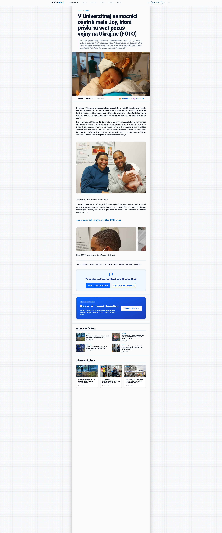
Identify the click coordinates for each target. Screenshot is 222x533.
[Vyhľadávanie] (148, 2)
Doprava (119, 2)
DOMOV (80, 10)
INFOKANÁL (157, 2)
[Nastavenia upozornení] (164, 2)
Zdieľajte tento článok (124, 285)
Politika (111, 2)
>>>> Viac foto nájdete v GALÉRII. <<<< (98, 220)
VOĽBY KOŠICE (74, 2)
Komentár (93, 2)
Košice (102, 2)
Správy (84, 2)
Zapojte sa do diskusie (98, 285)
